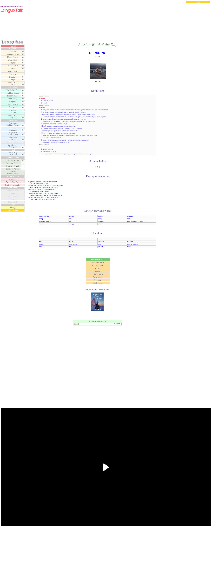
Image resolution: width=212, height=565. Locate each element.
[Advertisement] (106, 22)
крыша (41, 244)
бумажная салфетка (45, 221)
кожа (40, 241)
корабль (100, 216)
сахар (99, 244)
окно (40, 239)
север (129, 224)
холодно (71, 216)
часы (128, 219)
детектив (130, 216)
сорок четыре (73, 244)
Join (198, 2)
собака (41, 224)
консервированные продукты (136, 221)
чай (70, 221)
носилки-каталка (132, 244)
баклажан (101, 241)
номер (41, 219)
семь (70, 219)
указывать (101, 221)
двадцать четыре (44, 216)
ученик (100, 224)
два (70, 246)
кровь (100, 239)
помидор (71, 224)
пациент (100, 246)
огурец (71, 239)
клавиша (130, 241)
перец (129, 246)
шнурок (71, 241)
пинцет (129, 239)
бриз (40, 246)
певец (99, 219)
